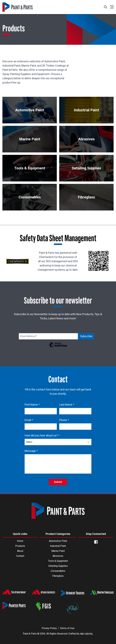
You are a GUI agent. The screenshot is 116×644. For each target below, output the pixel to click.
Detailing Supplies (58, 565)
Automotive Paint (58, 541)
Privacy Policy (49, 628)
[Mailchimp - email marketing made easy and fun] (58, 346)
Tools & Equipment (58, 560)
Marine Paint (58, 550)
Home (20, 541)
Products (20, 546)
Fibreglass (58, 575)
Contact (20, 555)
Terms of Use (67, 628)
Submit (58, 482)
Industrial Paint (58, 546)
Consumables (58, 570)
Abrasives (58, 555)
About (20, 550)
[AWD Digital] (86, 634)
